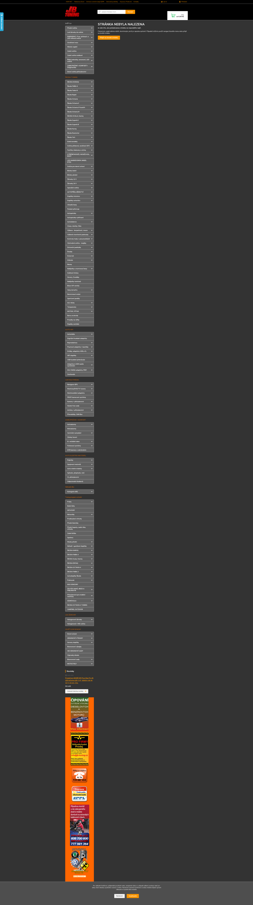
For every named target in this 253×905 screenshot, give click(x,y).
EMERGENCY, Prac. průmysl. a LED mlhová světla (78, 37)
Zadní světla (71, 51)
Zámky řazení (72, 437)
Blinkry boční (71, 171)
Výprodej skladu (73, 655)
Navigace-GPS (72, 385)
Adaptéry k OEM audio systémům (75, 365)
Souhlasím (133, 896)
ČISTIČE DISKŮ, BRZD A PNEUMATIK (75, 590)
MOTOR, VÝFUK (73, 311)
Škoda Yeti (71, 137)
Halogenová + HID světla (76, 624)
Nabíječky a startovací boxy (77, 269)
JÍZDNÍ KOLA (71, 601)
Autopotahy (71, 213)
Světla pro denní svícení (75, 166)
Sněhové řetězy (72, 273)
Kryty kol (70, 256)
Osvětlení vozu (72, 43)
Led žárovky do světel (75, 32)
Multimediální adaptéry (76, 393)
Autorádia (71, 334)
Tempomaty (71, 307)
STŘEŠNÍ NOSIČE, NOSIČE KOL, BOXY (78, 155)
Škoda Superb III (73, 125)
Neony (69, 264)
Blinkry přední (72, 175)
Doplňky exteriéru (73, 201)
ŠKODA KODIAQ (73, 82)
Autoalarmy (71, 424)
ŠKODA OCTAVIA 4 (74, 567)
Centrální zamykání (74, 433)
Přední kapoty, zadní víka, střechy (76, 528)
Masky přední (72, 542)
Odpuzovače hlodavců (75, 481)
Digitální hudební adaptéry (77, 338)
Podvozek (70, 580)
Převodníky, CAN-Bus (74, 414)
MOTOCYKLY (72, 664)
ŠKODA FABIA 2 (73, 572)
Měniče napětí (72, 47)
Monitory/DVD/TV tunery (76, 389)
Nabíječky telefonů (74, 281)
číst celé (68, 686)
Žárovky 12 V (72, 179)
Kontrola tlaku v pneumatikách (78, 239)
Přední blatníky (72, 523)
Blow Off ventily (73, 286)
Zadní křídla (71, 533)
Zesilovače (71, 374)
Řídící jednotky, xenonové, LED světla (78, 60)
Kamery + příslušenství (75, 402)
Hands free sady (73, 406)
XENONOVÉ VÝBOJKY (75, 638)
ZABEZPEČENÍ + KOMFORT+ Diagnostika (77, 66)
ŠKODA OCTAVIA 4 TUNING (77, 605)
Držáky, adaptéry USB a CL (77, 351)
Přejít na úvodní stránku (109, 38)
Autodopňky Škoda (74, 576)
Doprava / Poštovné (126, 2)
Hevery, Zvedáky (73, 277)
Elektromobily (72, 142)
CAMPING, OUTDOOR (75, 609)
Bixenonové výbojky (74, 647)
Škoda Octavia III (73, 112)
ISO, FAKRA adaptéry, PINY (77, 370)
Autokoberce (72, 222)
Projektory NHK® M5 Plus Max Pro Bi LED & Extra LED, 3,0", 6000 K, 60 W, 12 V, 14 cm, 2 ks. (79, 680)
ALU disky (71, 303)
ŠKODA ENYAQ (72, 563)
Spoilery (70, 538)
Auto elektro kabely (74, 469)
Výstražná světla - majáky (76, 243)
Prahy (69, 502)
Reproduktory (72, 343)
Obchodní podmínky (112, 2)
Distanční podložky (74, 247)
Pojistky (70, 460)
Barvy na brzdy (72, 316)
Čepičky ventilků (73, 324)
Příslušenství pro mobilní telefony (76, 596)
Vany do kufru (72, 290)
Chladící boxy (72, 205)
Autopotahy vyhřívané (75, 218)
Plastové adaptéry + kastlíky (77, 347)
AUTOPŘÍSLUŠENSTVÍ (75, 192)
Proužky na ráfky (73, 320)
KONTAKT (69, 2)
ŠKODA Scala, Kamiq (74, 559)
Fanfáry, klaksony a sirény (76, 150)
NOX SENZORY (72, 584)
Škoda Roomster (73, 133)
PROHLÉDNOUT (79, 876)
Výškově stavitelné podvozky (77, 235)
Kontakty (136, 2)
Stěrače (70, 260)
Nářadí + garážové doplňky (77, 546)
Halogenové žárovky (74, 620)
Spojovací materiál (74, 464)
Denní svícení (72, 634)
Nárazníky (70, 515)
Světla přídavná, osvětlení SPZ (78, 146)
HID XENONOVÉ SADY (75, 651)
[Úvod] (80, 12)
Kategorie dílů (72, 492)
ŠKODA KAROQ (72, 550)
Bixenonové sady (73, 659)
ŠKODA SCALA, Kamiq (75, 116)
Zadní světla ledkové (75, 55)
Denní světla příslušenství (76, 72)
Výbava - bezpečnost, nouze (77, 230)
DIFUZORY (71, 510)
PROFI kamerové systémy (76, 397)
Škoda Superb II (72, 120)
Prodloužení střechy (74, 519)
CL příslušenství (73, 477)
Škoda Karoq (71, 129)
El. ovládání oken (73, 441)
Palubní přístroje (73, 209)
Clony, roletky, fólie (74, 226)
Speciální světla (73, 188)
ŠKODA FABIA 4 (73, 555)
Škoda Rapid (71, 95)
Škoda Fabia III (72, 90)
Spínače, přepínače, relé (75, 473)
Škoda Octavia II (73, 103)
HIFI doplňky (71, 355)
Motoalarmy (71, 429)
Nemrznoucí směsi (73, 294)
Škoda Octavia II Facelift (76, 107)
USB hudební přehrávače (76, 360)
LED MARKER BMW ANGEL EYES (77, 161)
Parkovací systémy (74, 446)
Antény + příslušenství (75, 410)
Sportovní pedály (73, 299)
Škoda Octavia (72, 99)
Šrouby (69, 252)
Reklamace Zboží (79, 2)
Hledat (130, 12)
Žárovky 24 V (72, 183)
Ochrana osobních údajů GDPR (95, 2)
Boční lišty (71, 506)
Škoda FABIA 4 (72, 86)
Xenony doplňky (73, 642)
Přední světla (72, 28)
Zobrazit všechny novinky (75, 691)
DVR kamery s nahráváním (76, 450)
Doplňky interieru (73, 196)
